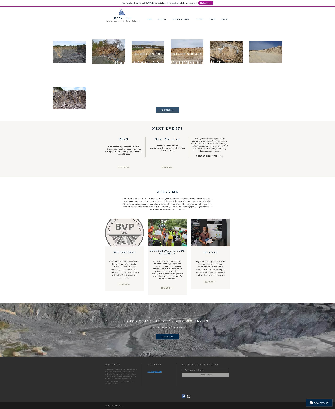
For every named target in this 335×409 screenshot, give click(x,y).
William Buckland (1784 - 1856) (209, 156)
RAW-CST (123, 18)
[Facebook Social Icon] (183, 396)
